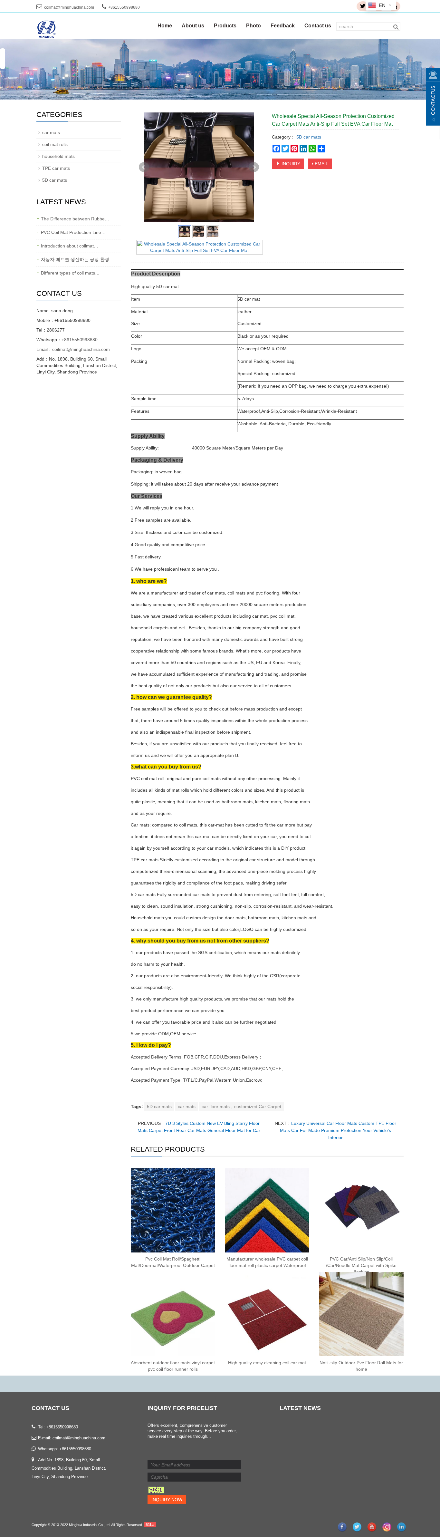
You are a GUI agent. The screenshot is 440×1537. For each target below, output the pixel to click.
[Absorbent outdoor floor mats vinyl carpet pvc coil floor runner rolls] (173, 1314)
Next (254, 167)
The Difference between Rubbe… (75, 218)
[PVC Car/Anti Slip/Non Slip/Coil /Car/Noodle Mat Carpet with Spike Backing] (361, 1210)
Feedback (283, 25)
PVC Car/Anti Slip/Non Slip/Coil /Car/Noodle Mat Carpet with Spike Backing (361, 1265)
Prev (144, 167)
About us (193, 25)
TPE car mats (56, 168)
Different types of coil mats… (70, 273)
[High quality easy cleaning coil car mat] (267, 1314)
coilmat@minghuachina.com (69, 7)
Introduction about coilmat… (69, 245)
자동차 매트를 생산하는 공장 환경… (77, 259)
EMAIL (320, 163)
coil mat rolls (55, 144)
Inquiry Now (166, 1499)
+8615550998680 (80, 339)
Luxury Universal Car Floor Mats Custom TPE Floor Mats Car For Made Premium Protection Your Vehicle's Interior (338, 1130)
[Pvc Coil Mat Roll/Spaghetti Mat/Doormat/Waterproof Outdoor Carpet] (173, 1210)
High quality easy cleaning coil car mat (267, 1362)
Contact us (317, 25)
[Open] (433, 97)
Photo (253, 25)
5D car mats (308, 137)
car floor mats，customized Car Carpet (241, 1106)
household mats (58, 156)
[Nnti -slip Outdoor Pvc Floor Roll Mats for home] (361, 1314)
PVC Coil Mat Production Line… (73, 232)
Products (225, 25)
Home (165, 25)
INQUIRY (290, 163)
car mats (187, 1106)
